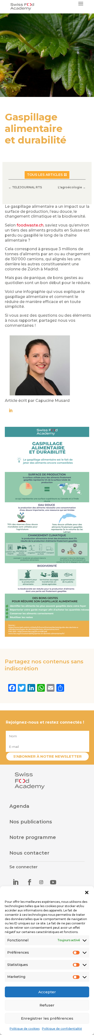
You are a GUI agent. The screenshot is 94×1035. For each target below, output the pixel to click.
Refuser (47, 1005)
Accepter (47, 992)
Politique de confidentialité (62, 1028)
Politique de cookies (25, 1028)
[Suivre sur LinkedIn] (15, 882)
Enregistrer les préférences (47, 1018)
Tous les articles (45, 174)
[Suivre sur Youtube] (53, 882)
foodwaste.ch (30, 225)
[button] (86, 892)
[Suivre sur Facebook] (29, 882)
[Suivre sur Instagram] (41, 882)
